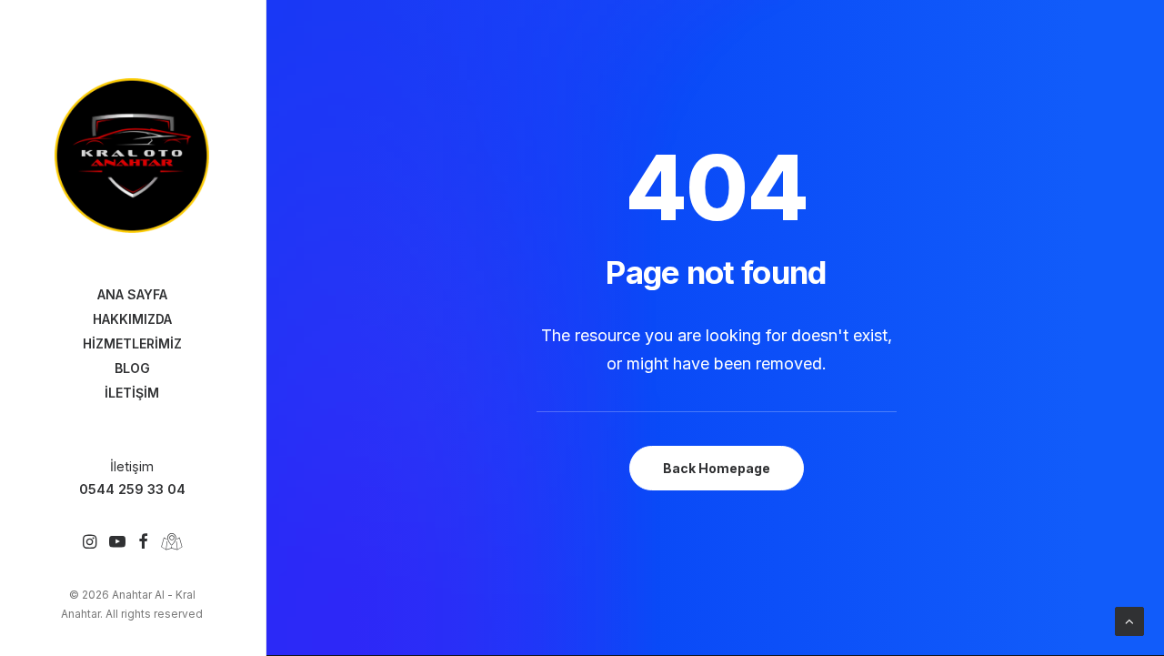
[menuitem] (89, 542)
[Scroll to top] (1129, 620)
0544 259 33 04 (132, 489)
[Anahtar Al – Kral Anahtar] (131, 155)
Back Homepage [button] (716, 468)
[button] (89, 542)
